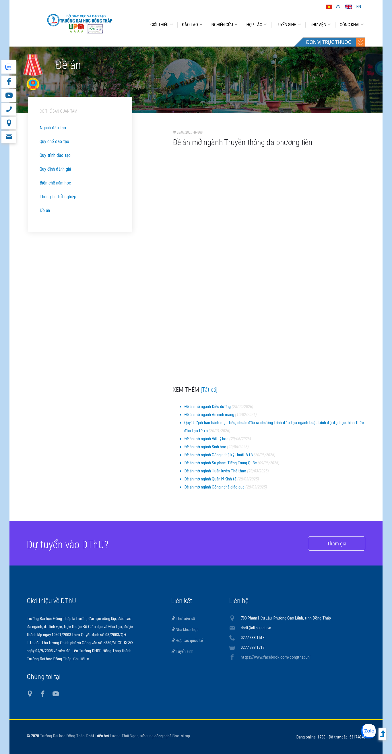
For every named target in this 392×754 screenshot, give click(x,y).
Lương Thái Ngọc (124, 735)
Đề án (45, 210)
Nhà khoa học (187, 629)
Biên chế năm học (55, 183)
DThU (79, 24)
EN (358, 6)
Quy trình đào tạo (55, 155)
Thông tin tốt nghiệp (58, 196)
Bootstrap (181, 735)
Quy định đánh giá (55, 169)
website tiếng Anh (8, 67)
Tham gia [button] (336, 544)
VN (337, 6)
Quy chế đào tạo (54, 141)
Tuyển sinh (184, 651)
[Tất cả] (209, 389)
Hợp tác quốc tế (189, 640)
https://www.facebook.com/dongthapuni (276, 657)
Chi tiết (80, 658)
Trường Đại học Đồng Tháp (62, 735)
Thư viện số (185, 618)
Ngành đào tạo (53, 127)
